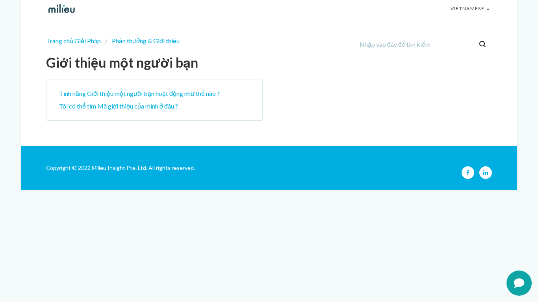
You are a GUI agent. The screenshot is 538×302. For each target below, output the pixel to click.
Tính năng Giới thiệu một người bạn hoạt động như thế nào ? (139, 93)
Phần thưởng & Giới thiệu (146, 40)
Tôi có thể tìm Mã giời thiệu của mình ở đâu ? (118, 106)
